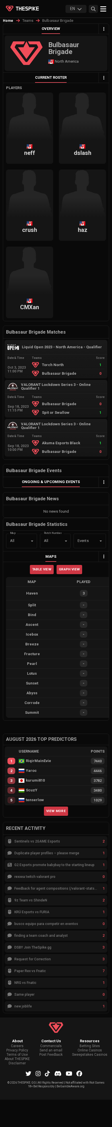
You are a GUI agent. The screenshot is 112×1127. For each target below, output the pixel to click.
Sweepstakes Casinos (89, 1055)
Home (8, 21)
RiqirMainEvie (38, 761)
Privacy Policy (17, 1050)
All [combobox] (12, 541)
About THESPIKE (17, 1059)
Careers (17, 1046)
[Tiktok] (47, 1073)
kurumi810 (35, 780)
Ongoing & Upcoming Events (51, 482)
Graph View (69, 569)
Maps (50, 556)
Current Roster (51, 77)
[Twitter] (28, 1073)
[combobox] (81, 541)
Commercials (51, 1046)
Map (13, 532)
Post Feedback (51, 1055)
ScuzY (31, 790)
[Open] (100, 541)
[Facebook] (79, 1073)
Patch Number (53, 532)
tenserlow (35, 800)
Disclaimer (17, 1063)
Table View (41, 569)
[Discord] (57, 1073)
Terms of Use (17, 1055)
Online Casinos (90, 1050)
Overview (51, 28)
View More (56, 811)
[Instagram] (38, 1073)
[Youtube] (69, 1073)
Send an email (51, 1050)
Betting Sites (90, 1046)
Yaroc (31, 771)
